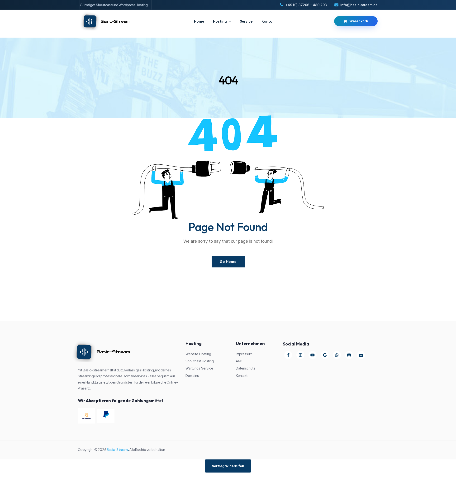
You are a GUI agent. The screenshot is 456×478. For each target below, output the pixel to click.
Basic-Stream (117, 449)
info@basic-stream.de (359, 5)
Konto (266, 21)
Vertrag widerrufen (228, 466)
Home (199, 21)
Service (246, 21)
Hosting (220, 21)
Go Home (228, 261)
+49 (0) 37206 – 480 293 (306, 5)
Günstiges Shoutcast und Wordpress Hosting (114, 5)
